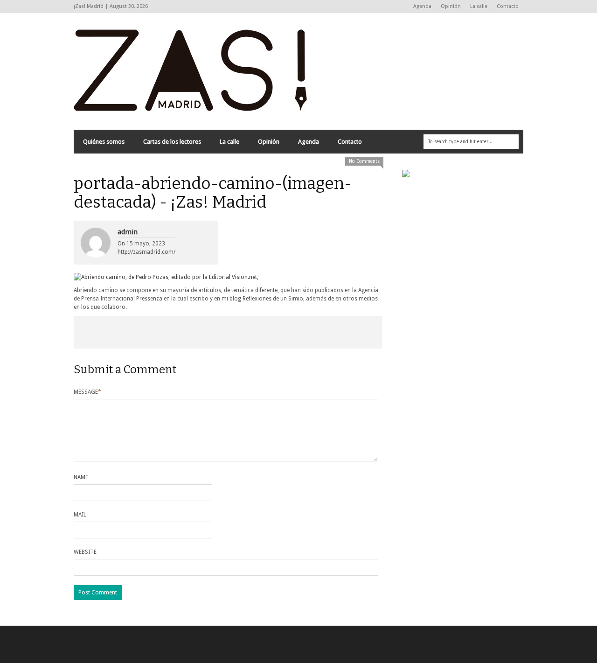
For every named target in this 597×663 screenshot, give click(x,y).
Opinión (451, 6)
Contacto (508, 6)
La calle (478, 6)
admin (128, 232)
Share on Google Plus (227, 332)
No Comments (364, 161)
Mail (80, 514)
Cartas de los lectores (172, 141)
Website (85, 552)
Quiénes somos (104, 141)
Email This (351, 332)
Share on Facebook (104, 332)
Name (81, 477)
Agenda (422, 6)
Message (87, 392)
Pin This (289, 332)
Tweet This (166, 332)
